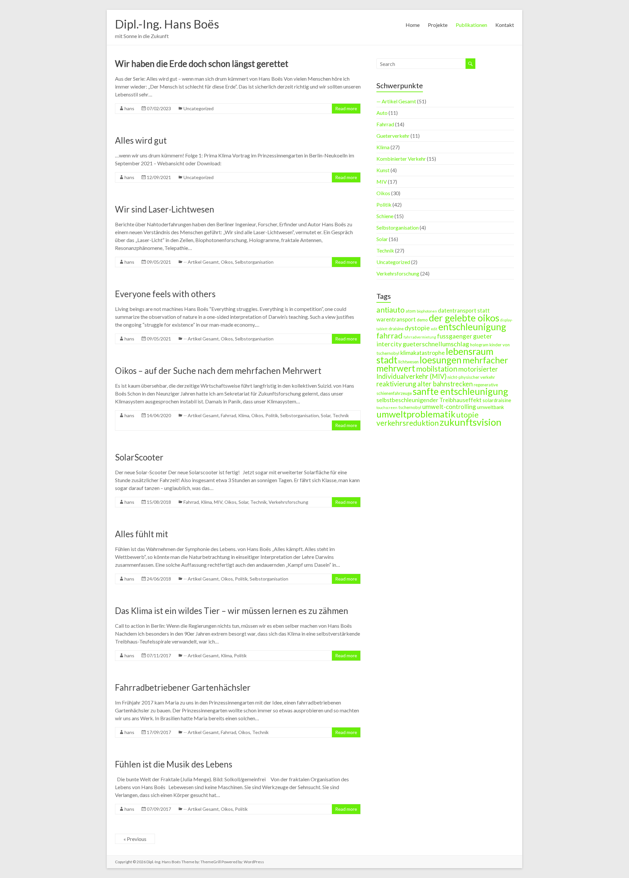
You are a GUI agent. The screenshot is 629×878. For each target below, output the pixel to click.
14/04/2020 (159, 415)
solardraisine (497, 400)
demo (422, 319)
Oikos (227, 262)
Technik (341, 415)
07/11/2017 (159, 655)
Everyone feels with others (165, 294)
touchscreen (386, 407)
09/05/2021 (159, 262)
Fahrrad (228, 415)
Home (413, 25)
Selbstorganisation (254, 262)
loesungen (441, 359)
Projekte (438, 25)
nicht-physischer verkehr (471, 377)
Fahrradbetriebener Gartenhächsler (183, 687)
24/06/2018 (159, 579)
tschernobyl (409, 407)
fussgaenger (454, 336)
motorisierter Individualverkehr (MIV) (437, 372)
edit (434, 329)
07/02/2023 (159, 108)
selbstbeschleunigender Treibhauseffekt (429, 399)
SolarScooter (139, 457)
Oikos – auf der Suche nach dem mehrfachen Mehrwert (218, 370)
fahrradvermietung (420, 337)
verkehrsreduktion (407, 422)
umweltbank (490, 407)
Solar (326, 415)
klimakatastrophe (422, 352)
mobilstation (436, 368)
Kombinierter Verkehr (401, 158)
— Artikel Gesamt (396, 101)
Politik (271, 415)
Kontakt (504, 25)
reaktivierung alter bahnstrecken (424, 384)
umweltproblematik (415, 414)
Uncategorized (198, 108)
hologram (479, 344)
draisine (396, 328)
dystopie (417, 328)
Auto (382, 113)
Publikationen (471, 25)
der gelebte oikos (464, 317)
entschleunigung (472, 326)
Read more (346, 108)
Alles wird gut (141, 140)
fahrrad (389, 335)
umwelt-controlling (449, 406)
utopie (467, 414)
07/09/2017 (159, 809)
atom (411, 311)
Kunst (383, 170)
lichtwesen (408, 361)
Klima (243, 415)
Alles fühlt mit (141, 534)
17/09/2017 (159, 732)
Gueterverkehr (393, 136)
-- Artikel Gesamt (201, 262)
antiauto (390, 309)
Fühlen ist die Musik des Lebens (173, 764)
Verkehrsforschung (288, 502)
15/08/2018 (159, 502)
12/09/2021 (159, 177)
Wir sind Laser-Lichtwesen (164, 209)
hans (129, 108)
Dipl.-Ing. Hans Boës (167, 24)
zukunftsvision (471, 422)
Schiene (384, 216)
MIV (218, 502)
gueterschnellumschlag (436, 344)
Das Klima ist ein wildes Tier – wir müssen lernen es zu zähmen (231, 610)
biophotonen (427, 311)
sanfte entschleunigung (460, 391)
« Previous (135, 839)
